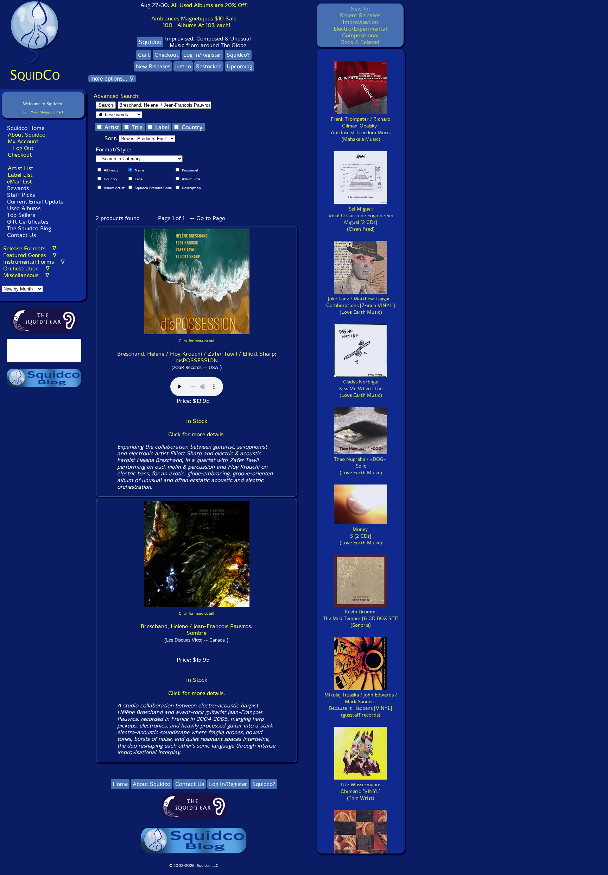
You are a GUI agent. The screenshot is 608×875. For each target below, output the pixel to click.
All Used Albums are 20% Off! (209, 5)
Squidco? (238, 54)
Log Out (23, 148)
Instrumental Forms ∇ (34, 261)
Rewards (18, 188)
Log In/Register (202, 54)
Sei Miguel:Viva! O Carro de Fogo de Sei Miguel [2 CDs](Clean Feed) (360, 219)
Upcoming (239, 66)
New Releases (153, 66)
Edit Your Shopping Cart (43, 112)
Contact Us (20, 235)
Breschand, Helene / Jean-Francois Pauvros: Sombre (196, 629)
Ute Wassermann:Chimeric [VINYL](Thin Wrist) (361, 791)
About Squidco (26, 134)
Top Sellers (21, 215)
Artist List (20, 168)
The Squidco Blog (29, 228)
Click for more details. (196, 434)
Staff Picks (21, 195)
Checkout (20, 154)
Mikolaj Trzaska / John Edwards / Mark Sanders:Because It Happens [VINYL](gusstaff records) (360, 705)
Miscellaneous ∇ (26, 275)
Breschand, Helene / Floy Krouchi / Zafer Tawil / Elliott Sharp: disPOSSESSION (196, 357)
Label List (20, 174)
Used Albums (23, 208)
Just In (183, 66)
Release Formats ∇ (29, 248)
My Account (23, 141)
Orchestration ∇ (26, 268)
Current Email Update (34, 201)
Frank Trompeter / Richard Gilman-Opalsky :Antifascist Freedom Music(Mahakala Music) (361, 129)
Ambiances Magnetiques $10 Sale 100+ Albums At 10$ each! (193, 22)
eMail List (19, 181)
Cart (144, 54)
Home (120, 784)
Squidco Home (25, 128)
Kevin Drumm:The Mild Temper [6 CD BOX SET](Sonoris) (361, 618)
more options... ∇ (112, 79)
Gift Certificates (27, 221)
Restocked (209, 66)
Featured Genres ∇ (30, 255)
